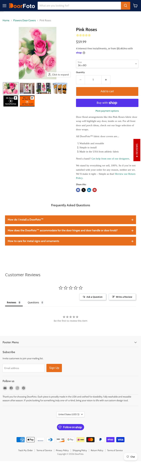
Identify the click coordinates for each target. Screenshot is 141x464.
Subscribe (71, 266)
